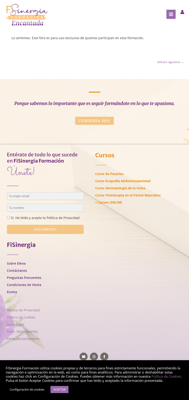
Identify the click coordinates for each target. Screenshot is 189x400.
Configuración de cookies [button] (27, 389)
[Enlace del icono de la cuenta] (182, 12)
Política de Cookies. (166, 376)
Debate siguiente (170, 62)
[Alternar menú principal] (171, 14)
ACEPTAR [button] (59, 389)
